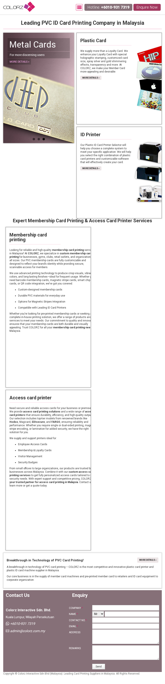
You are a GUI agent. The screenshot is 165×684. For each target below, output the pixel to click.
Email (73, 626)
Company (76, 608)
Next (67, 87)
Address (74, 632)
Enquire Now (147, 7)
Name (73, 614)
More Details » (90, 78)
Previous (9, 87)
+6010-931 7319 (115, 7)
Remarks (75, 648)
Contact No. (78, 620)
